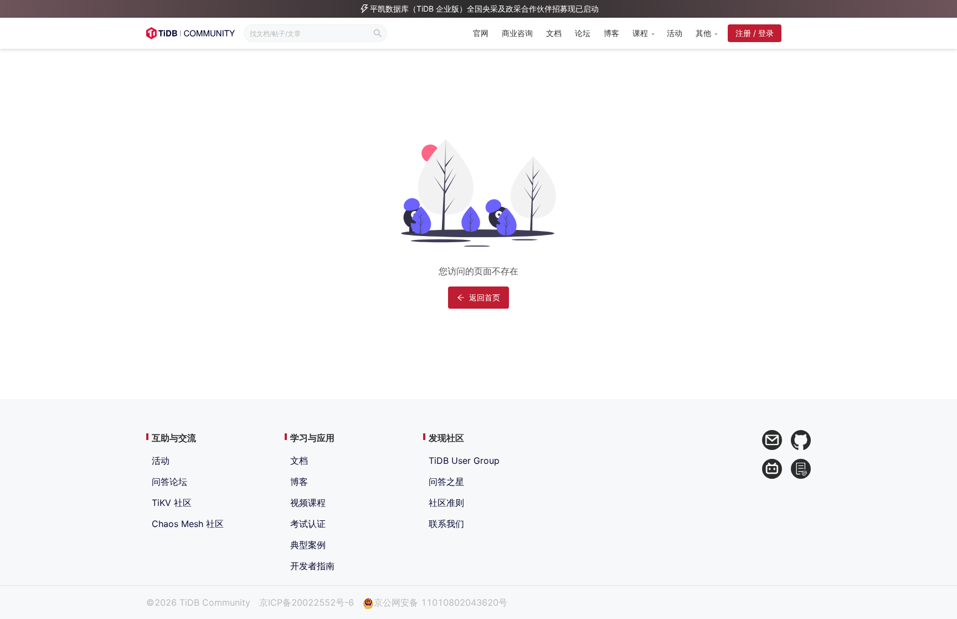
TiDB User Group (464, 460)
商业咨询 (517, 33)
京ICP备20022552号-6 (306, 602)
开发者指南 (312, 565)
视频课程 (308, 502)
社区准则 (446, 502)
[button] (643, 33)
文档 (554, 33)
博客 (611, 33)
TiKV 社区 (172, 502)
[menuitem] (480, 34)
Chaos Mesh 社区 (188, 523)
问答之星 (446, 481)
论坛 (582, 33)
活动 (674, 33)
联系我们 (446, 523)
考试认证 (308, 523)
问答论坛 (169, 481)
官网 (480, 33)
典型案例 (308, 544)
